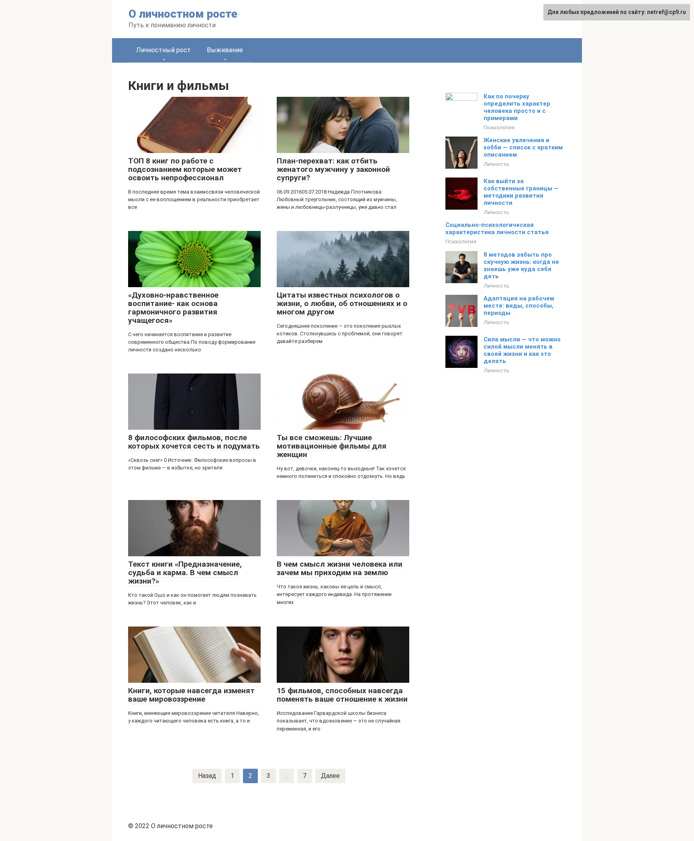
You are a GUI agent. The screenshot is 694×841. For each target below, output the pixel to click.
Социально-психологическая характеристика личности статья (497, 228)
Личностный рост (163, 50)
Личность (496, 164)
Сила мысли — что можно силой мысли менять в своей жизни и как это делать (522, 350)
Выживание (225, 50)
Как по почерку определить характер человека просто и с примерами (517, 107)
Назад (207, 776)
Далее (330, 776)
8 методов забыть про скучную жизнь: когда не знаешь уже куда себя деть (521, 265)
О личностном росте (183, 13)
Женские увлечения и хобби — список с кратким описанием (523, 147)
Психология (499, 127)
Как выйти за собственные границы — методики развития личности (521, 192)
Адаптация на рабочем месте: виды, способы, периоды (519, 305)
